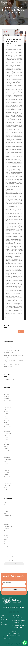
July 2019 (6, 487)
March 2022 (6, 444)
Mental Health (7, 524)
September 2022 (7, 433)
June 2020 (6, 466)
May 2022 (6, 442)
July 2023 (6, 411)
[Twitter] (14, 612)
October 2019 (7, 481)
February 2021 (7, 448)
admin (10, 45)
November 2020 (7, 455)
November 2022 (7, 429)
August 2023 (7, 409)
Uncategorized (7, 546)
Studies (5, 539)
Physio (5, 530)
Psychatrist (6, 533)
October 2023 (7, 405)
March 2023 (6, 420)
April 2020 (6, 470)
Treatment (6, 543)
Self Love (6, 535)
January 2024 (7, 398)
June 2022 (6, 439)
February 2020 (7, 474)
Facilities (6, 511)
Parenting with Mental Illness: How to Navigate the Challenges (14, 41)
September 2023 (7, 407)
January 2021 (7, 450)
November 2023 (7, 403)
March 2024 (6, 394)
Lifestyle (6, 517)
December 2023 (7, 400)
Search (6, 326)
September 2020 (7, 459)
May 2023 (6, 416)
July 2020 (6, 463)
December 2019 (7, 476)
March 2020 (6, 472)
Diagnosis (6, 507)
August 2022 (7, 435)
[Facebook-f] (10, 612)
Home (13, 15)
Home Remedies (7, 515)
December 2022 (7, 426)
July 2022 (6, 437)
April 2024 (6, 392)
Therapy (6, 541)
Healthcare (6, 513)
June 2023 (6, 413)
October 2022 (7, 431)
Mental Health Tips (8, 526)
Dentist (5, 504)
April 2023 (6, 418)
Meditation (6, 522)
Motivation (6, 528)
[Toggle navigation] (25, 2)
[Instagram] (17, 612)
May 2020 (6, 468)
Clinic (5, 502)
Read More (8, 317)
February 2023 (7, 422)
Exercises (6, 509)
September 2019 (7, 483)
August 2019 (7, 485)
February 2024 (7, 396)
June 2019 (6, 489)
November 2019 (7, 479)
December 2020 (7, 452)
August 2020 (7, 461)
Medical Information (8, 520)
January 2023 (7, 424)
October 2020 (7, 457)
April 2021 (6, 446)
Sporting (6, 537)
